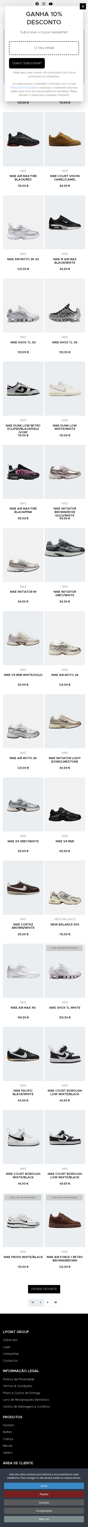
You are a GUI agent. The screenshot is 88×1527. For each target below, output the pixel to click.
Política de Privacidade (18, 1379)
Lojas (6, 1347)
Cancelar (44, 1502)
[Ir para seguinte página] (48, 1302)
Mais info (44, 1519)
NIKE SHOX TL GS (23, 342)
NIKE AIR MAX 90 (23, 1007)
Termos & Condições (17, 1386)
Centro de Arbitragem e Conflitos (26, 1406)
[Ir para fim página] (55, 1302)
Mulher (7, 1432)
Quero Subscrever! (27, 63)
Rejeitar (44, 1494)
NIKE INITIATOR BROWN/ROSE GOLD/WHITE (65, 512)
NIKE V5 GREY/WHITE (23, 841)
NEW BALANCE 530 (65, 924)
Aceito (44, 1485)
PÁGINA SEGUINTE (44, 1289)
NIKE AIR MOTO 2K (64, 675)
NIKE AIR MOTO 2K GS (23, 259)
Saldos (7, 1452)
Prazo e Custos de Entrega (21, 1393)
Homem (8, 1425)
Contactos (10, 1360)
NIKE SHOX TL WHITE (64, 1007)
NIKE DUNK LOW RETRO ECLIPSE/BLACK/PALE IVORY (23, 429)
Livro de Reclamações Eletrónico (26, 1399)
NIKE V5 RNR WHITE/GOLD (23, 675)
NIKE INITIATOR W (23, 591)
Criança (8, 1439)
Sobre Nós (10, 1340)
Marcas (7, 1445)
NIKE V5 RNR (65, 841)
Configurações (44, 1510)
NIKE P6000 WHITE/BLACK (23, 1257)
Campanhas (11, 1353)
